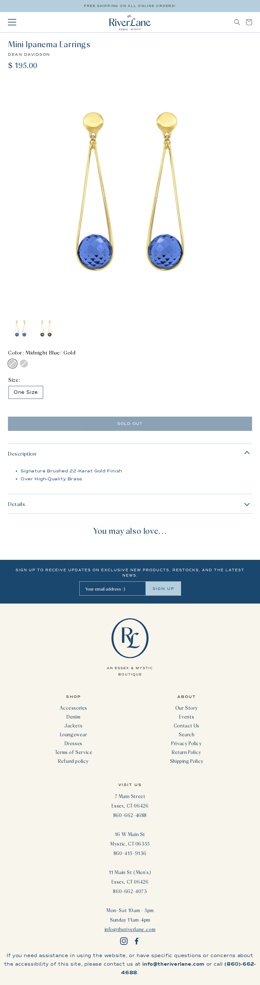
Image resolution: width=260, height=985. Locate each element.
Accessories (73, 708)
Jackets (73, 725)
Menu (12, 22)
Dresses (73, 743)
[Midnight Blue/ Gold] (12, 363)
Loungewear (73, 734)
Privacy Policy (186, 743)
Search (187, 734)
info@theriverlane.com (130, 929)
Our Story (186, 708)
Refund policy (73, 761)
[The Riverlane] (130, 22)
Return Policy (186, 752)
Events (186, 716)
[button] (237, 22)
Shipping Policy (187, 761)
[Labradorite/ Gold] (24, 363)
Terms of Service (74, 752)
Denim (73, 716)
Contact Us (186, 725)
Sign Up (163, 588)
